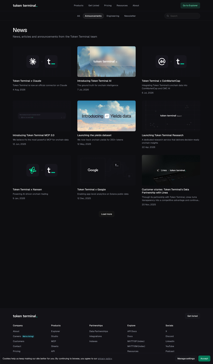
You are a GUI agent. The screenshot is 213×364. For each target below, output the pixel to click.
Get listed (192, 316)
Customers (18, 341)
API (53, 351)
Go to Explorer (190, 5)
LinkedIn (170, 341)
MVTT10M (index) (136, 346)
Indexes (93, 341)
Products (78, 5)
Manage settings (186, 358)
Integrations (95, 336)
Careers (23, 336)
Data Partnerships (98, 331)
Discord (170, 336)
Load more (106, 214)
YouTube (170, 346)
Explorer (55, 331)
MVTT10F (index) (135, 341)
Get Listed (93, 5)
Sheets (54, 346)
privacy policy (105, 358)
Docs (130, 336)
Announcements (93, 15)
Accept (204, 358)
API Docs (132, 331)
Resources (122, 5)
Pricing (108, 5)
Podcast (170, 351)
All (78, 15)
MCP (53, 341)
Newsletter (130, 15)
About (136, 5)
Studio (54, 336)
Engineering (113, 15)
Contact (17, 346)
